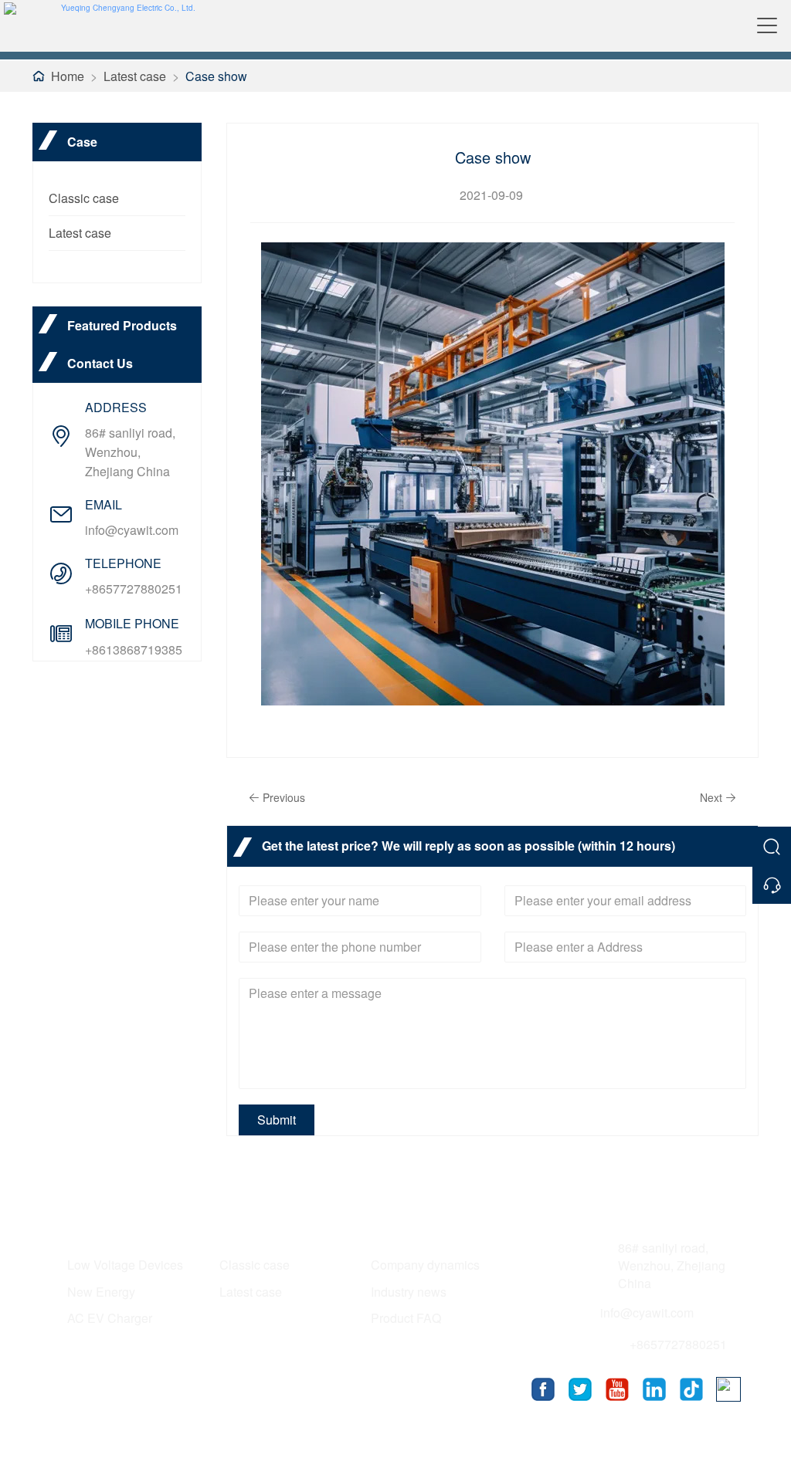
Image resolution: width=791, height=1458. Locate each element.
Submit (276, 1119)
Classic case (84, 198)
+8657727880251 (133, 588)
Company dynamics (425, 1265)
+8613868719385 (133, 649)
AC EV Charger (109, 1318)
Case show (216, 76)
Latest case (135, 76)
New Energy (101, 1292)
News (389, 1230)
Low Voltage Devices (125, 1265)
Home (67, 76)
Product (93, 1230)
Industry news (408, 1292)
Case (236, 1230)
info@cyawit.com (131, 530)
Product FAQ (406, 1318)
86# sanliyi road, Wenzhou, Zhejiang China (130, 452)
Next (711, 797)
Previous (284, 797)
